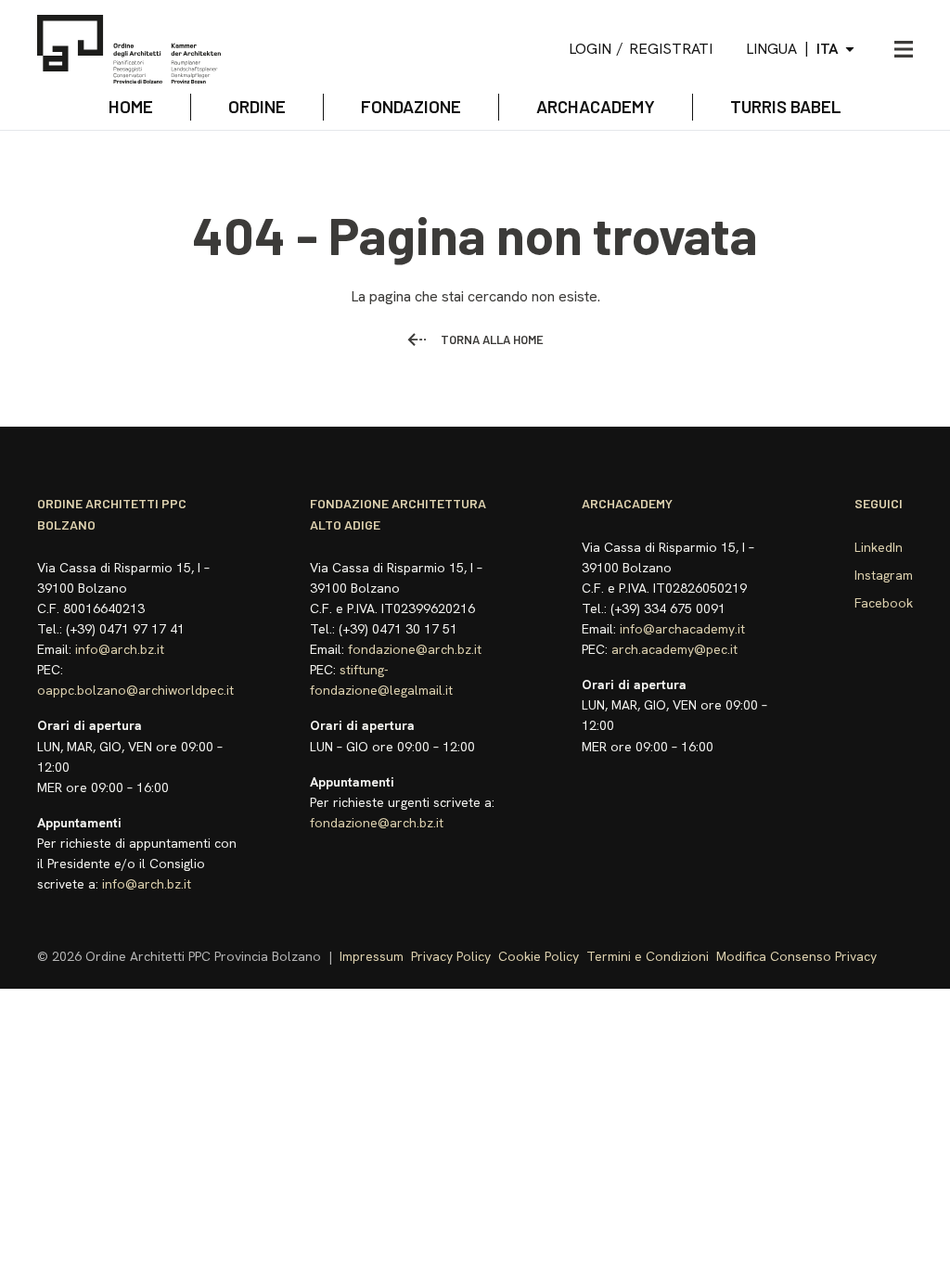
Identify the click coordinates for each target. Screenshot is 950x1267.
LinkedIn (878, 547)
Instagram (883, 575)
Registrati (670, 49)
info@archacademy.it (682, 629)
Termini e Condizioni (647, 956)
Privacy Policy (451, 956)
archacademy (595, 106)
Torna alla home (492, 339)
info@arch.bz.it (119, 649)
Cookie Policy (538, 956)
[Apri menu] (903, 49)
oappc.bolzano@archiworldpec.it (135, 690)
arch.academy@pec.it (674, 649)
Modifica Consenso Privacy (796, 956)
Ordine (257, 106)
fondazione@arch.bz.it (414, 649)
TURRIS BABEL (785, 106)
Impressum (372, 956)
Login (590, 49)
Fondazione (411, 106)
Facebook (883, 603)
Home (131, 106)
